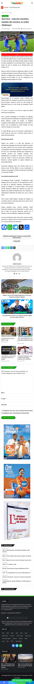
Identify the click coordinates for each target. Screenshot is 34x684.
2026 (21, 633)
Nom (3, 392)
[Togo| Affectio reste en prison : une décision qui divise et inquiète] (8, 350)
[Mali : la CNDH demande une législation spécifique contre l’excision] (8, 658)
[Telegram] (11, 248)
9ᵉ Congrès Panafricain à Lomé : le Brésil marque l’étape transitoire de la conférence (25, 357)
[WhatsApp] (8, 248)
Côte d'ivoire (28, 635)
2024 (12, 633)
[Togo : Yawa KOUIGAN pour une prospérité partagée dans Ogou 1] (25, 332)
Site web (3, 404)
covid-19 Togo (19, 635)
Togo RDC (17, 241)
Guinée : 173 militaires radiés (12, 7)
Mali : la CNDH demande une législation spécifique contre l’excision (8, 665)
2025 (17, 633)
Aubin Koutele (7, 28)
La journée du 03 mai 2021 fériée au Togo (7, 339)
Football (20, 638)
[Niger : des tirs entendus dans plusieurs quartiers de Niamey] (25, 658)
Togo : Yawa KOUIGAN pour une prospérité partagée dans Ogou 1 (25, 340)
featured (15, 638)
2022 (3, 633)
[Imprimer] (14, 248)
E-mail (3, 398)
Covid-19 (12, 635)
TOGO (12, 641)
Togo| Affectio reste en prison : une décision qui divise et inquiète (8, 357)
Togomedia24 (18, 641)
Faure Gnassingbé (6, 638)
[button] (21, 680)
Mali (8, 641)
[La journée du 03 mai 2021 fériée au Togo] (8, 332)
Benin (26, 633)
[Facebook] (2, 248)
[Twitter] (5, 248)
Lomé (3, 641)
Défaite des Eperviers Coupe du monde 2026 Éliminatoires (17, 236)
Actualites (9, 12)
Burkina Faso (5, 635)
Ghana (26, 638)
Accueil (4, 12)
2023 (8, 633)
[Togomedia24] (17, 3)
